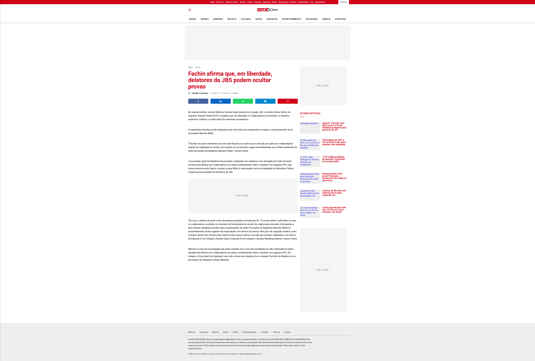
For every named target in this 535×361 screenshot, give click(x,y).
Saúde (243, 2)
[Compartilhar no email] (288, 101)
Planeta (257, 2)
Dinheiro (220, 2)
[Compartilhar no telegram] (265, 101)
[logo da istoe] (267, 10)
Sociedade (312, 19)
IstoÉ (212, 2)
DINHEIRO (218, 19)
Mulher (293, 2)
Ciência (326, 19)
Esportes (266, 2)
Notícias (191, 332)
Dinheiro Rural (232, 2)
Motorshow (284, 2)
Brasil (192, 19)
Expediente (320, 2)
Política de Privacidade (197, 354)
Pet (311, 2)
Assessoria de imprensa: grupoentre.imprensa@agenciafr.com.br (235, 354)
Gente (250, 2)
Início (190, 67)
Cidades (265, 332)
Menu (274, 2)
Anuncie (343, 2)
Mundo (205, 19)
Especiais (340, 19)
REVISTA (232, 19)
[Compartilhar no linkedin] (221, 101)
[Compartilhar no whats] (243, 101)
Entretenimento (291, 19)
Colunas (246, 19)
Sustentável (303, 2)
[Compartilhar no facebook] (198, 101)
